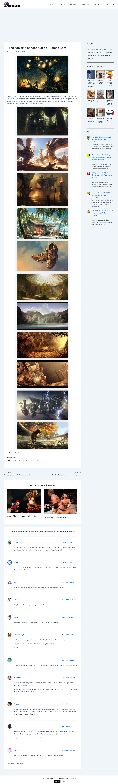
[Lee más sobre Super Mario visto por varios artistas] (24, 501)
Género (96, 4)
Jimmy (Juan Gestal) (98, 173)
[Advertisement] (59, 23)
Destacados (72, 4)
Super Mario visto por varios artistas (23, 516)
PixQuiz (106, 4)
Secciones (59, 4)
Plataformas (85, 4)
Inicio (51, 4)
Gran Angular (15, 452)
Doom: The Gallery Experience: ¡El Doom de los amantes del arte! (101, 157)
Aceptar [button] (57, 781)
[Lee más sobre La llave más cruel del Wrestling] (61, 502)
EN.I (15, 726)
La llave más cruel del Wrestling (57, 517)
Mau (92, 155)
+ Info (63, 781)
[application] (64, 4)
